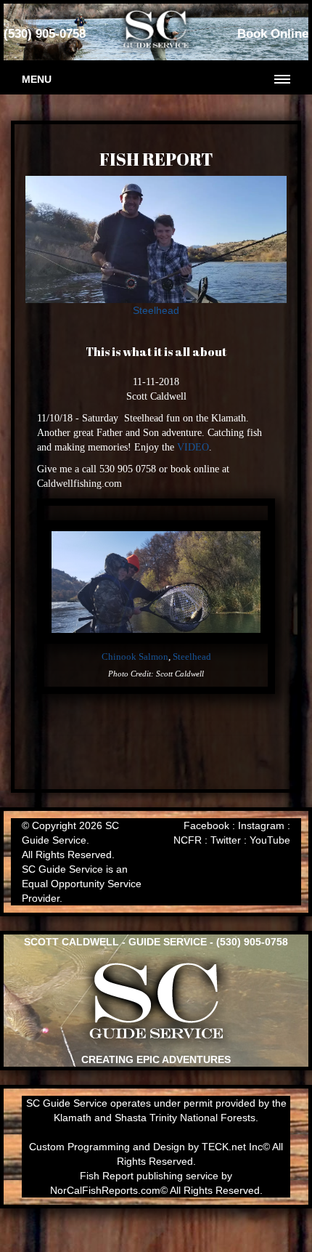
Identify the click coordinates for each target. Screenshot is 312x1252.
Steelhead (156, 310)
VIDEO (193, 447)
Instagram (261, 825)
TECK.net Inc (232, 1146)
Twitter (225, 840)
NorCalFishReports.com (105, 1190)
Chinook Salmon (135, 657)
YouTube (270, 840)
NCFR (187, 840)
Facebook (206, 825)
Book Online (272, 34)
